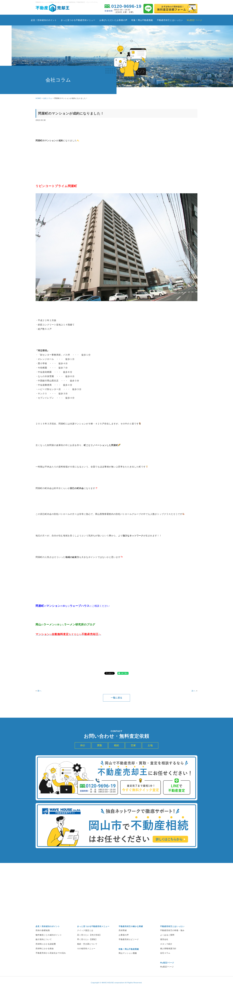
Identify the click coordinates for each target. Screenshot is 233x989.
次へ (193, 691)
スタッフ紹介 (166, 944)
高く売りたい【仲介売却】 (89, 935)
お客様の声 (124, 935)
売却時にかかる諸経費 (46, 944)
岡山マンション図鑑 (128, 953)
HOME (38, 98)
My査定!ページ (167, 967)
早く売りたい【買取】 (87, 939)
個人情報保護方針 (168, 948)
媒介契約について (44, 939)
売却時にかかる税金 (45, 948)
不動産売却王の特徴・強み (172, 930)
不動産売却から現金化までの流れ (51, 953)
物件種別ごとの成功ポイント (49, 935)
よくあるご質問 (167, 935)
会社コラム (47, 98)
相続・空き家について (87, 944)
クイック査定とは (85, 930)
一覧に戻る (116, 698)
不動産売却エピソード (129, 939)
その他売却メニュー (86, 948)
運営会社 (164, 939)
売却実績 (123, 930)
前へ (39, 691)
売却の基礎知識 (43, 930)
